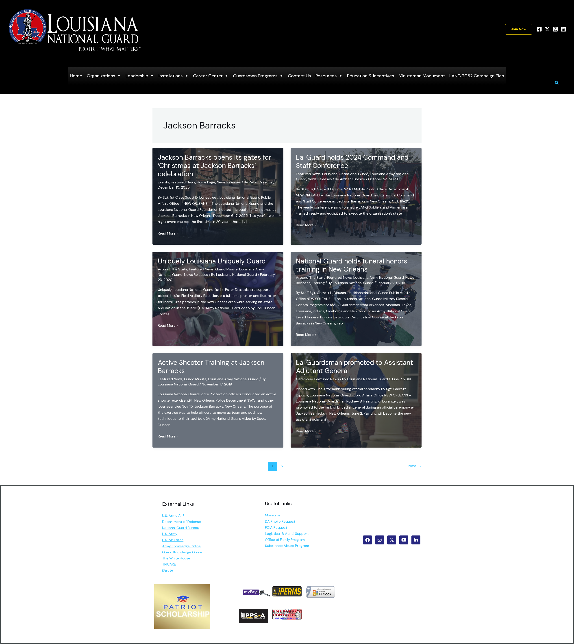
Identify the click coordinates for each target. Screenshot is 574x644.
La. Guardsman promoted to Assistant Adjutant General (354, 366)
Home (76, 76)
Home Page (206, 182)
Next (415, 465)
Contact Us (299, 76)
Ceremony (304, 379)
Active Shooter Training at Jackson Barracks (211, 366)
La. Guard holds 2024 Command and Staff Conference (352, 161)
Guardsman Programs (255, 76)
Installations (171, 76)
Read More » (168, 233)
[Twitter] (547, 29)
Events (163, 182)
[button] (518, 29)
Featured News (183, 182)
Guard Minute (226, 269)
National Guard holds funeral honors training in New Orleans (351, 265)
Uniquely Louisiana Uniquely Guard (212, 261)
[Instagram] (555, 29)
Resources (326, 76)
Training (318, 283)
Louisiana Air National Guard (345, 174)
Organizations (101, 76)
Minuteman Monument (422, 76)
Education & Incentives (370, 76)
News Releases (229, 182)
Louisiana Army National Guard (378, 277)
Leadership (137, 76)
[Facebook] (539, 29)
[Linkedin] (563, 29)
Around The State (172, 269)
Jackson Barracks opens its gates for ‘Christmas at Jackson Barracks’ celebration (214, 165)
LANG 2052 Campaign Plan (476, 76)
